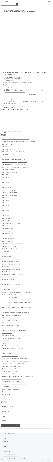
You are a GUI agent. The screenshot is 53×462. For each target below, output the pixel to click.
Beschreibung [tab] (7, 99)
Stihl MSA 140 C (5, 182)
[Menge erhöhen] (22, 96)
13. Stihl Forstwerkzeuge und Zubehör (11, 264)
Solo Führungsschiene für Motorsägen (11, 389)
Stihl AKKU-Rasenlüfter (7, 241)
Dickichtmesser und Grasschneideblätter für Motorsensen (15, 358)
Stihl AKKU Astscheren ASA (8, 146)
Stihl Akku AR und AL (7, 144)
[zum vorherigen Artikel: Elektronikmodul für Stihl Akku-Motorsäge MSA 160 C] (6, 14)
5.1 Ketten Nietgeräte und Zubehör (10, 310)
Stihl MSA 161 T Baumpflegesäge (9, 192)
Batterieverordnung (8, 444)
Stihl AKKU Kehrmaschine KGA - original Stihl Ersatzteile (15, 167)
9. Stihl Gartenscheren (7, 322)
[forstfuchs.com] (9, 1)
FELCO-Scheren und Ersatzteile (9, 368)
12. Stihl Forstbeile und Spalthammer (10, 261)
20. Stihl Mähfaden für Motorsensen (10, 287)
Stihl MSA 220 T (5, 205)
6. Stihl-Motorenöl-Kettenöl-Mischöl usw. (11, 315)
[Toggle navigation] (3, 1)
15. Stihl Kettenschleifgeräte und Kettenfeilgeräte (13, 274)
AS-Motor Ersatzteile (7, 333)
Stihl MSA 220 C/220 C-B (7, 203)
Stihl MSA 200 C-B (6, 200)
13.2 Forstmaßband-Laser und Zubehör (11, 269)
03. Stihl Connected (6, 251)
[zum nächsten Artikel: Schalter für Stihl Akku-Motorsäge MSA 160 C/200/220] (3, 14)
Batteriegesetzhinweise (9, 454)
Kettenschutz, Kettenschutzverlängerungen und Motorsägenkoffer (17, 376)
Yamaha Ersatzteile (6, 394)
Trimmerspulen (5, 391)
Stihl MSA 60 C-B (6, 215)
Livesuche (6, 446)
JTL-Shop (50, 459)
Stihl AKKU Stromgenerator (8, 236)
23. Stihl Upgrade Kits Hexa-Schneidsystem (12, 294)
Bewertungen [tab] (16, 99)
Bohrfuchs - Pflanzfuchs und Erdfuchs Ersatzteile (13, 348)
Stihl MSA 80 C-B (6, 220)
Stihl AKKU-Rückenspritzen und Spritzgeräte (12, 243)
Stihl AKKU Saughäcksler (8, 231)
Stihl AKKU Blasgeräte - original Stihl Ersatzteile (13, 151)
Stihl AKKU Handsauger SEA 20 (9, 157)
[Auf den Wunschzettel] (6, 22)
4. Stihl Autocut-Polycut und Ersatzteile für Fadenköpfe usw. (16, 302)
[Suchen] (17, 4)
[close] (4, 19)
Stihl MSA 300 (5, 210)
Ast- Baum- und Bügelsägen (8, 335)
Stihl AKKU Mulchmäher (7, 225)
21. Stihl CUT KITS (6, 289)
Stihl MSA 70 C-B (6, 218)
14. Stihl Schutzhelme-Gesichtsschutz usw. (12, 271)
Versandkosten (5, 411)
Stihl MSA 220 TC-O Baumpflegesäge (10, 208)
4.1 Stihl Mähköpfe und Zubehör (9, 305)
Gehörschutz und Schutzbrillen (9, 371)
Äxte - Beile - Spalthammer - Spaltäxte (11, 338)
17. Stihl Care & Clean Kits (8, 279)
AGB (5, 438)
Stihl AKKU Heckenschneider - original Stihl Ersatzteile (14, 162)
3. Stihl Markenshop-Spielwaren (9, 297)
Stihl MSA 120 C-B (6, 180)
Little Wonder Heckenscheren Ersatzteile (11, 379)
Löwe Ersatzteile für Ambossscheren (10, 381)
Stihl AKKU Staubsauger (7, 233)
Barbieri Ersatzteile (6, 340)
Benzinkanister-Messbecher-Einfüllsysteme (12, 345)
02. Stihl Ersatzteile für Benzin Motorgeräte (12, 248)
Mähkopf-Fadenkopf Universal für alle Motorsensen (14, 384)
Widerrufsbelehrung (8, 441)
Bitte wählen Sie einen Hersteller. (10, 426)
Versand (14, 87)
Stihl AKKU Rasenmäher (7, 228)
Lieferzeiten (5, 408)
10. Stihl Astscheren (6, 256)
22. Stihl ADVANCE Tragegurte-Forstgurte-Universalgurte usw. (16, 292)
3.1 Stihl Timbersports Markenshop (10, 300)
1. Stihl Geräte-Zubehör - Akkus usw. (10, 254)
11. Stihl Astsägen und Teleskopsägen (11, 259)
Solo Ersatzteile (5, 386)
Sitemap (6, 449)
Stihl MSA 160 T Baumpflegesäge (9, 190)
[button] (43, 1)
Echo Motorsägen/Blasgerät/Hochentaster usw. (13, 363)
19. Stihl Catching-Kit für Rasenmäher (11, 284)
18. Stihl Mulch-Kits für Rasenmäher (10, 282)
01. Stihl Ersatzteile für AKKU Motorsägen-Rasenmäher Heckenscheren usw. (19, 141)
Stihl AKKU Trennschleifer (8, 238)
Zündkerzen (5, 396)
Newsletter (4, 413)
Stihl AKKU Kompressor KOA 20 (9, 172)
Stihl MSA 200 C (5, 197)
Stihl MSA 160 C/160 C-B (16, 78)
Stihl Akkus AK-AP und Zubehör (9, 246)
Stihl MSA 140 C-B (6, 185)
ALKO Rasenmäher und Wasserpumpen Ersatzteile (14, 330)
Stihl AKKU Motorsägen (7, 174)
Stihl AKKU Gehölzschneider (8, 154)
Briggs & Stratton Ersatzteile (8, 351)
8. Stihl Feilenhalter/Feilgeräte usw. (10, 320)
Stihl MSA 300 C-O (6, 213)
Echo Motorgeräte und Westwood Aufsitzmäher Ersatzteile (15, 361)
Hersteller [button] (3, 420)
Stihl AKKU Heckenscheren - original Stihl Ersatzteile (14, 159)
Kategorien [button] (3, 134)
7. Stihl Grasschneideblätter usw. (10, 317)
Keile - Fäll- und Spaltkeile (8, 374)
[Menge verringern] (4, 93)
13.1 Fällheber (5, 266)
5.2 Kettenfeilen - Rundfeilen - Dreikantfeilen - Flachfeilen (15, 312)
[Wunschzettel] (46, 1)
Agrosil (3, 328)
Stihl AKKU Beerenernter (8, 149)
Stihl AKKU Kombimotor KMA (9, 169)
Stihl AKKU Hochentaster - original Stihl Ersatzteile (13, 164)
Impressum (4, 416)
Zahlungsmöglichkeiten (7, 406)
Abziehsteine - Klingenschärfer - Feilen (11, 325)
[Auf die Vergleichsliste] (4, 22)
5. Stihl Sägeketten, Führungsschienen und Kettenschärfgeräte (16, 307)
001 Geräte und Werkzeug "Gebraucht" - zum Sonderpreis (15, 139)
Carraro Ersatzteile (6, 353)
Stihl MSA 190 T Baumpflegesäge (9, 195)
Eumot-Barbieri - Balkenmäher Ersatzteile (11, 366)
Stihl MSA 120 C (5, 177)
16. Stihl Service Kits (7, 277)
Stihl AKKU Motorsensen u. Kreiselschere (11, 223)
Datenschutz (7, 451)
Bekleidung (4, 343)
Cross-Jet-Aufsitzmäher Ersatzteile (10, 356)
